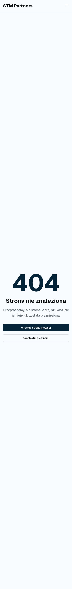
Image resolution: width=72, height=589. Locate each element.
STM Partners (18, 6)
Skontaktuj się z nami (36, 338)
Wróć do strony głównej (36, 327)
